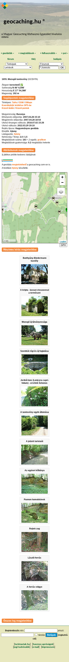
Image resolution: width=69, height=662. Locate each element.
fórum (10, 59)
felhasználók (48, 53)
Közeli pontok (22, 108)
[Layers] (61, 192)
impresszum (48, 647)
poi (64, 53)
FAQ (33, 59)
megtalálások (27, 53)
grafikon (42, 140)
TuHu (14, 102)
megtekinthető (19, 164)
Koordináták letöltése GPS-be (16, 105)
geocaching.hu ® (25, 22)
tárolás (41, 635)
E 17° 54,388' (19, 90)
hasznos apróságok (43, 644)
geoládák (7, 53)
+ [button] (62, 177)
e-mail (36, 647)
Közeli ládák (8, 108)
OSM (21, 102)
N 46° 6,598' (18, 87)
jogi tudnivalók (22, 647)
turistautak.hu (22, 644)
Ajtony (17, 134)
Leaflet (63, 241)
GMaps (28, 102)
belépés (57, 59)
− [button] (62, 182)
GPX (63, 245)
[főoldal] (5, 6)
